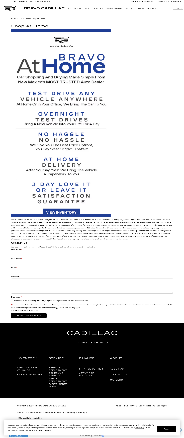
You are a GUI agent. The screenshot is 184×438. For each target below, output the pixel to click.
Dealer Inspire (160, 406)
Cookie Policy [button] (139, 428)
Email (14, 268)
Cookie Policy (69, 412)
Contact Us (118, 374)
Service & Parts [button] (114, 8)
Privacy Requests (53, 412)
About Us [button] (152, 8)
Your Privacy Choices (90, 435)
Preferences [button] (47, 430)
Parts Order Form (58, 385)
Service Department (58, 369)
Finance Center (91, 369)
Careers (116, 380)
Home (27, 19)
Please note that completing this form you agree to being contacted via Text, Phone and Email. (51, 301)
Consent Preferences (18, 436)
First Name (16, 250)
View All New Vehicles (27, 369)
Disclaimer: (16, 297)
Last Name (16, 259)
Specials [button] (129, 8)
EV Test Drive (75, 8)
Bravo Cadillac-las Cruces (50, 406)
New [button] (87, 8)
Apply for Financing (86, 374)
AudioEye (37, 418)
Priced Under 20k (30, 374)
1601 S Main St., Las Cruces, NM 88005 (32, 2)
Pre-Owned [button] (97, 8)
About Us (117, 369)
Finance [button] (141, 8)
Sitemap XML (24, 418)
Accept (166, 429)
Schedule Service (56, 374)
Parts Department (58, 380)
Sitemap (81, 412)
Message (15, 277)
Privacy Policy (36, 412)
